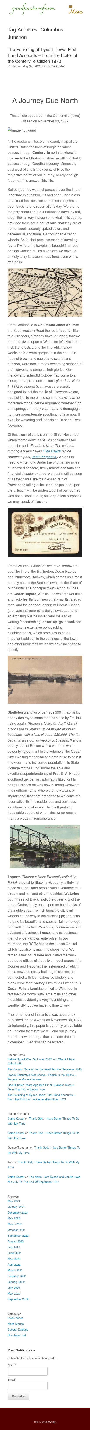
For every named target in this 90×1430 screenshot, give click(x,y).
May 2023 (14, 1218)
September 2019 (18, 1299)
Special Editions (18, 1329)
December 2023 (18, 1212)
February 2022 (17, 1276)
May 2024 (14, 1201)
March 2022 (15, 1270)
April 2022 (14, 1264)
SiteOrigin (50, 1421)
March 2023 (15, 1224)
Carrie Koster (56, 66)
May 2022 (14, 1259)
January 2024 (16, 1206)
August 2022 (16, 1241)
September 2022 (18, 1235)
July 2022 (14, 1247)
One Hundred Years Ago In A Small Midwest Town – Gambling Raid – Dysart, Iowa (41, 1087)
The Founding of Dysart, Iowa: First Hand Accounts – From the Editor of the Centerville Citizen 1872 (42, 55)
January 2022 (16, 1282)
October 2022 (16, 1230)
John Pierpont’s (44, 456)
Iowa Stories (15, 1318)
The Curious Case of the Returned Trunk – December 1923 (45, 1069)
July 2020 (14, 1287)
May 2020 (14, 1293)
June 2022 (14, 1253)
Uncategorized (17, 1335)
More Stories (16, 1324)
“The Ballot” (52, 451)
